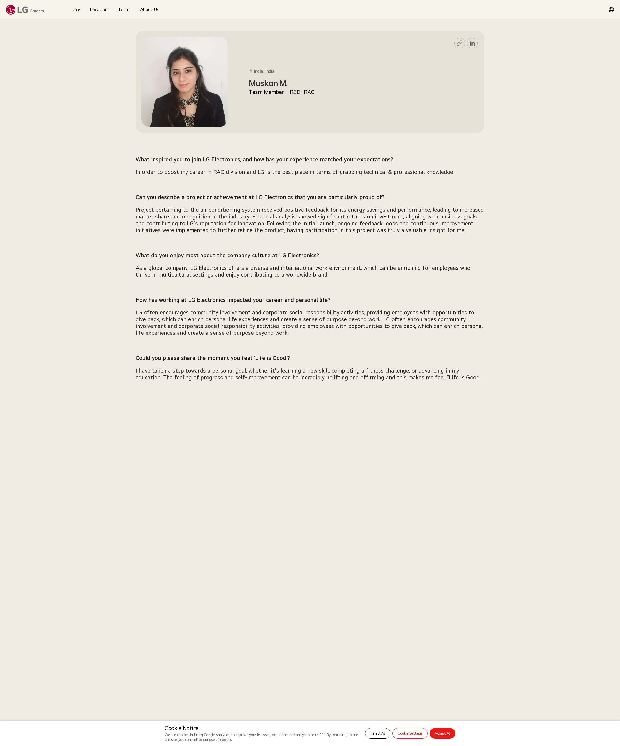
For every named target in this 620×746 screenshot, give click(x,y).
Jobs (77, 9)
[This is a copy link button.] (459, 43)
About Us (149, 9)
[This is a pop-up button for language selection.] (611, 10)
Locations (99, 9)
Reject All (378, 733)
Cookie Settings (410, 733)
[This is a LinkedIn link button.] (472, 43)
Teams (125, 9)
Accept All (442, 733)
